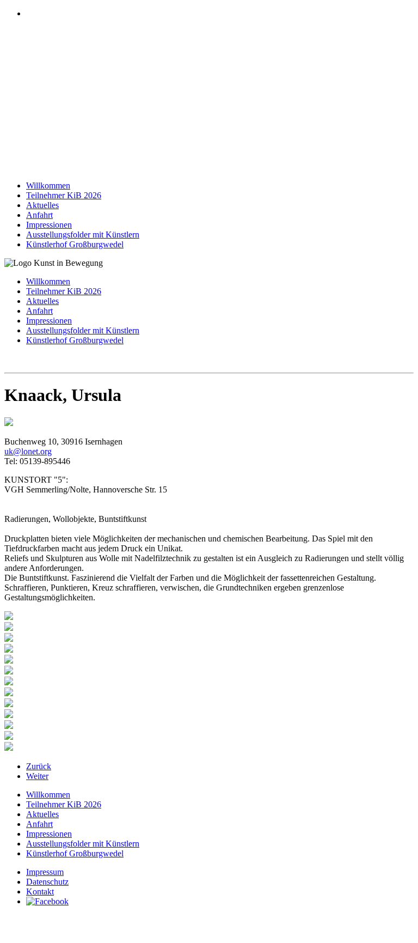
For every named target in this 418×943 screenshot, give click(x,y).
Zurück (38, 766)
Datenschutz (47, 881)
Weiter (37, 776)
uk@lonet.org (28, 451)
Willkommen (48, 185)
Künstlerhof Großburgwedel (75, 244)
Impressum (45, 872)
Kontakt (40, 891)
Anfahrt (39, 215)
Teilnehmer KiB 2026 (63, 195)
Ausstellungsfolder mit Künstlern (82, 234)
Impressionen (49, 224)
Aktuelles (42, 205)
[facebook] (47, 901)
